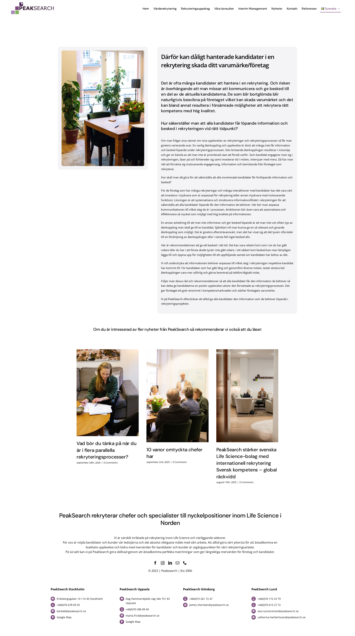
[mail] (177, 563)
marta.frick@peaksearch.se (142, 615)
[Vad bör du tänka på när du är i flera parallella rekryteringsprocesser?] (108, 392)
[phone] (185, 563)
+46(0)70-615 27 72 (269, 605)
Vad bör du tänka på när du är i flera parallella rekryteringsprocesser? (106, 450)
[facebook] (155, 563)
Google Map (64, 617)
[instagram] (163, 563)
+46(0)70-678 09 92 (68, 605)
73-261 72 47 (204, 599)
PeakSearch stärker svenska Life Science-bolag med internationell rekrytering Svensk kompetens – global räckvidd (246, 463)
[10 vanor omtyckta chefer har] (177, 395)
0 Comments (111, 462)
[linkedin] (170, 563)
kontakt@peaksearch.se (71, 611)
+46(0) (193, 599)
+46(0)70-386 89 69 (137, 609)
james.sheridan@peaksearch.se (209, 605)
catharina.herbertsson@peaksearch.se (281, 617)
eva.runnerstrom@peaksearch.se (278, 611)
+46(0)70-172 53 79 (269, 599)
